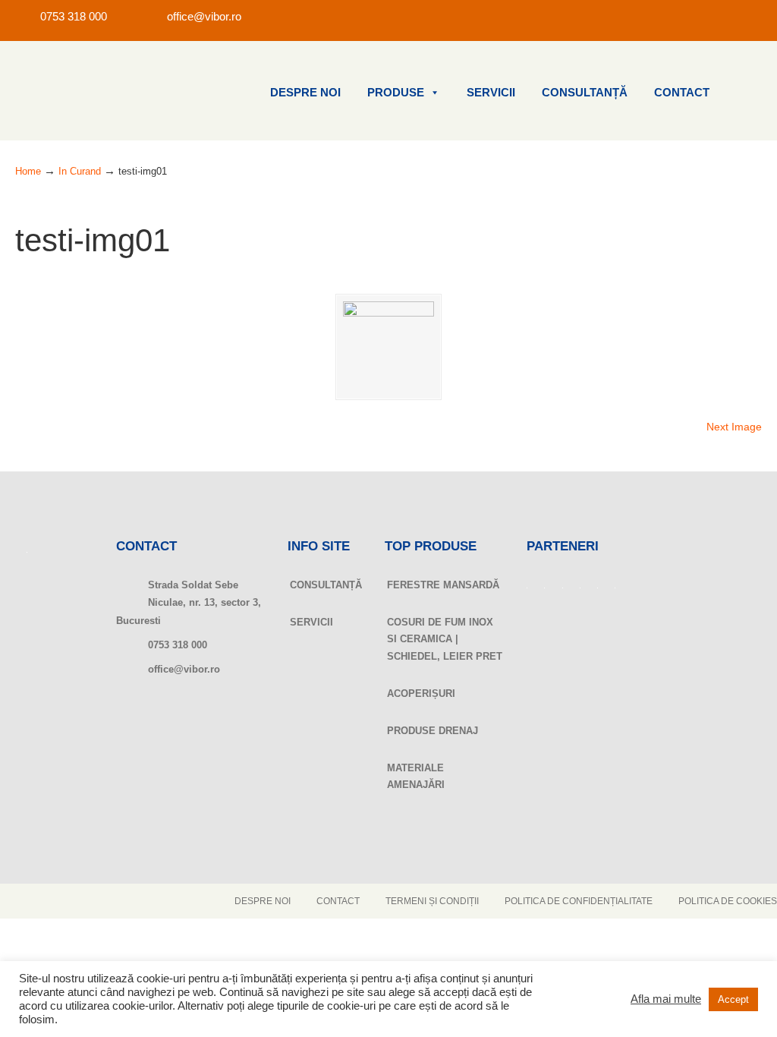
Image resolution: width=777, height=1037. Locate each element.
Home (28, 171)
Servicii (491, 93)
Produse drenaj (432, 730)
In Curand (79, 171)
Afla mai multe (666, 999)
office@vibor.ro (204, 16)
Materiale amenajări (416, 776)
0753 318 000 (73, 16)
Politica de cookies (727, 901)
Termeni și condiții (432, 901)
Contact (681, 93)
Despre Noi (305, 93)
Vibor (91, 90)
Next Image (734, 427)
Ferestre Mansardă (443, 585)
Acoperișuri (421, 693)
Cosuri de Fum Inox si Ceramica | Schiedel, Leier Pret (444, 639)
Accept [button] (733, 999)
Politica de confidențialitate (579, 901)
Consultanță (585, 93)
